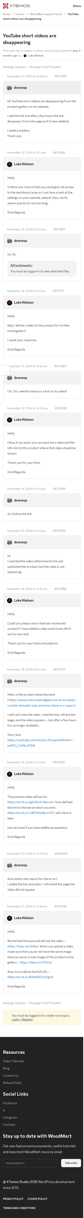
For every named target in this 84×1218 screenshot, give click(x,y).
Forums (20, 14)
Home (6, 14)
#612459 (59, 530)
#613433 (59, 762)
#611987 (59, 229)
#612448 (59, 488)
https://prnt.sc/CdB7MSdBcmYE (30, 812)
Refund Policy (12, 1082)
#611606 (59, 152)
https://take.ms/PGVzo (36, 962)
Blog (6, 1068)
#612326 (61, 408)
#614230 (60, 906)
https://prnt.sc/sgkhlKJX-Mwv (28, 802)
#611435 (60, 76)
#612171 (58, 290)
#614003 (61, 853)
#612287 (60, 366)
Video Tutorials (13, 1061)
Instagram (10, 1117)
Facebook (10, 1103)
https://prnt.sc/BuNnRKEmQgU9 (30, 977)
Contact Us (11, 1075)
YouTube (9, 1124)
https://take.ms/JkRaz (22, 946)
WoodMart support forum (46, 14)
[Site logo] (16, 5)
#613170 (59, 669)
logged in (34, 271)
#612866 (60, 588)
